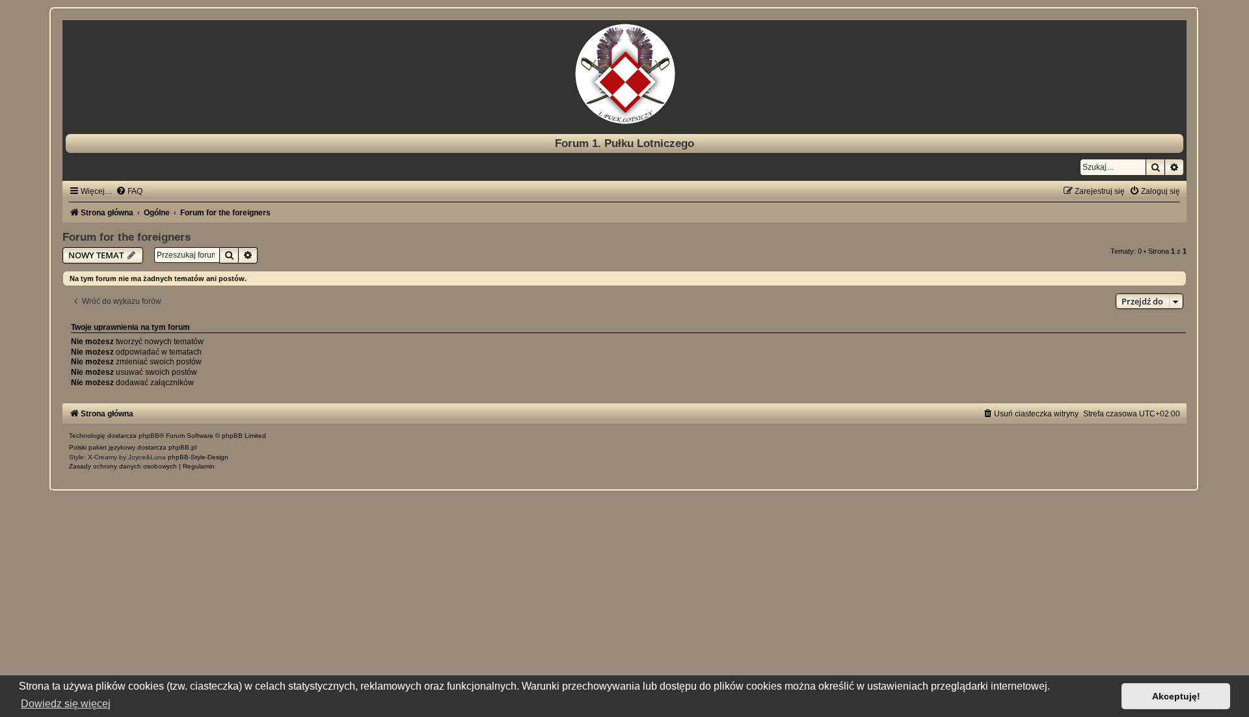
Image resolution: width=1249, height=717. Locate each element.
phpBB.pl (182, 447)
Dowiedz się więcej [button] (66, 703)
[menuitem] (129, 191)
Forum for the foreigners (126, 237)
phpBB (149, 435)
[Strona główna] (624, 73)
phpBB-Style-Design (198, 457)
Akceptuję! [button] (1176, 696)
